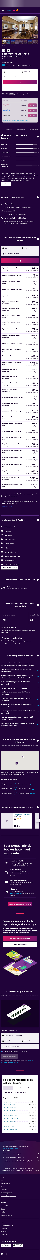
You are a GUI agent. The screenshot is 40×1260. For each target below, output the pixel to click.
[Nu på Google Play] (6, 1245)
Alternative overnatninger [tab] (23, 1088)
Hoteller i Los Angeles (10, 1110)
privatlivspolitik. (13, 1062)
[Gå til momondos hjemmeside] (13, 10)
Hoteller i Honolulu (9, 1105)
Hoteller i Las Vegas (10, 1107)
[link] (20, 904)
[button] (3, 10)
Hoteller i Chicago (9, 1124)
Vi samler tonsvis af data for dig (14, 1157)
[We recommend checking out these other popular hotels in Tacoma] (38, 807)
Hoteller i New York (10, 1102)
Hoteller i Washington (6, 1170)
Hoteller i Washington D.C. (12, 1129)
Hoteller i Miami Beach (10, 1116)
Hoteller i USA (30, 1168)
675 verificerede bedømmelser (20, 65)
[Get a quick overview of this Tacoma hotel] (38, 136)
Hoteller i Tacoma (19, 1170)
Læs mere (6, 498)
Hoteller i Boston (9, 1126)
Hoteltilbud (7, 1168)
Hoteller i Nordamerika (18, 1168)
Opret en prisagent (16, 893)
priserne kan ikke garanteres (10, 1148)
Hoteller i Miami (8, 1113)
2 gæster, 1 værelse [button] (10, 77)
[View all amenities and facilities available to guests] (38, 520)
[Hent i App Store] (18, 1245)
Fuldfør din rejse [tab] (20, 1092)
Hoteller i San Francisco (11, 1118)
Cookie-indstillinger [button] (7, 506)
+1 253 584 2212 (7, 62)
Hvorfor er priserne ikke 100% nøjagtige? (17, 1161)
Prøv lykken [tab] (8, 1092)
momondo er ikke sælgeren (12, 1154)
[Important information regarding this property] (38, 605)
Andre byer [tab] (8, 1088)
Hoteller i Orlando (9, 1121)
